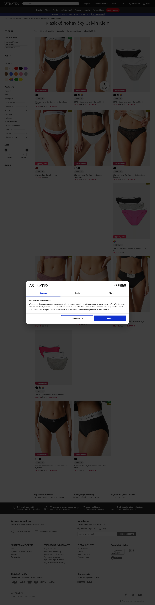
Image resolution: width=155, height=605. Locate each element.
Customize (76, 318)
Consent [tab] (43, 293)
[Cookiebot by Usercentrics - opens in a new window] (116, 285)
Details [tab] (77, 293)
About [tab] (111, 293)
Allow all (110, 318)
